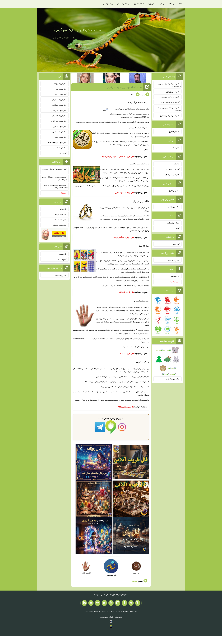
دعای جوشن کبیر (173, 223)
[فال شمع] (94, 499)
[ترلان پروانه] (111, 79)
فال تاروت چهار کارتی (58, 110)
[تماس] (111, 603)
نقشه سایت (104, 617)
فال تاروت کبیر (60, 89)
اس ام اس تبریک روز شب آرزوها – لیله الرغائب (168, 85)
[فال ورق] (94, 536)
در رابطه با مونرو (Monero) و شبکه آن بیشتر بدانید (55, 178)
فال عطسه (62, 254)
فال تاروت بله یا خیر (59, 148)
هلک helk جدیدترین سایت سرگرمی (124, 87)
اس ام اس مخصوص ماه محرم (169, 97)
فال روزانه (150, 3)
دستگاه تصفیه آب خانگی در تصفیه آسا (55, 170)
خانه (180, 3)
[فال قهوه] (131, 499)
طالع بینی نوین (61, 259)
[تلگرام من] (131, 603)
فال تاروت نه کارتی (59, 126)
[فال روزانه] (94, 463)
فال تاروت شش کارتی (58, 121)
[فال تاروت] (131, 463)
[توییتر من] (104, 603)
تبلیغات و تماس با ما (106, 3)
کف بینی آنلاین (141, 346)
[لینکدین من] (84, 603)
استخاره (146, 149)
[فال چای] (131, 536)
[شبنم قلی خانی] (85, 79)
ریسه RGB (175, 276)
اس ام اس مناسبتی (123, 3)
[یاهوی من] (137, 603)
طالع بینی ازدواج (173, 206)
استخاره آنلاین (139, 3)
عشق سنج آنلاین (173, 260)
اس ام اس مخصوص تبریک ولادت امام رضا (168, 109)
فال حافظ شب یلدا (60, 219)
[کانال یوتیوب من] (91, 603)
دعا (177, 228)
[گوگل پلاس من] (97, 603)
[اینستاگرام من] (117, 603)
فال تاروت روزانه (60, 83)
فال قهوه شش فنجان (171, 174)
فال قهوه (176, 164)
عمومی (134, 581)
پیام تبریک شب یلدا (59, 225)
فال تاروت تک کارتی (59, 99)
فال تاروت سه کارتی (59, 105)
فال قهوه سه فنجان (172, 169)
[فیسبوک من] (124, 603)
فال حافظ (172, 3)
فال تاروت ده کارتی (59, 131)
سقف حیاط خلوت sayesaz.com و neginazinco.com (56, 186)
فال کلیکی (175, 244)
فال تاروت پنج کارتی (59, 115)
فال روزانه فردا (60, 275)
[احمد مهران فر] (137, 79)
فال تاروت (161, 3)
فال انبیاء (176, 147)
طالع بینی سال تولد (172, 379)
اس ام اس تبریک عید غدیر (170, 102)
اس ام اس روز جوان (172, 91)
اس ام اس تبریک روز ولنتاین (169, 115)
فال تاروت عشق (60, 137)
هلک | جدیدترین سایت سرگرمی (77, 30)
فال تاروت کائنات (60, 94)
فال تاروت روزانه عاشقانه (57, 142)
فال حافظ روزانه (109, 185)
